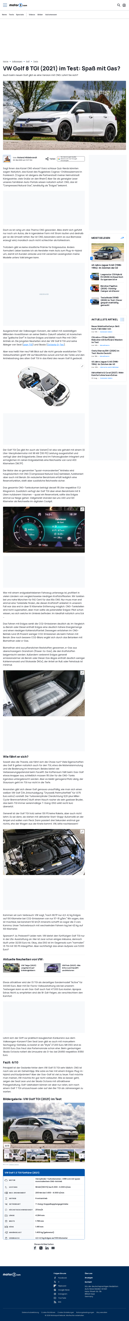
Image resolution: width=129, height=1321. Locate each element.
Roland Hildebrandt (27, 157)
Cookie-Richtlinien (48, 1312)
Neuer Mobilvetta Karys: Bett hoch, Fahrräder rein (105, 327)
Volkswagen (17, 61)
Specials (20, 14)
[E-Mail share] (53, 1247)
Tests (11, 14)
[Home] (18, 5)
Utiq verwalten (101, 1312)
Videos (32, 14)
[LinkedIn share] (47, 1247)
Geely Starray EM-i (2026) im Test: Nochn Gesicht (105, 352)
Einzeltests (104, 345)
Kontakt (88, 1282)
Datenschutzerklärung (30, 1312)
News (4, 14)
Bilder (40, 14)
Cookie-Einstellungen (66, 1312)
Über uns (88, 1273)
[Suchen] (118, 5)
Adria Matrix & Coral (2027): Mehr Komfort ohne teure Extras (107, 374)
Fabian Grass (14, 1164)
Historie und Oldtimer (109, 367)
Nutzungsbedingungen (85, 1312)
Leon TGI (28, 344)
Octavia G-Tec (55, 344)
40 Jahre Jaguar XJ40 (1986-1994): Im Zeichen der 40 (105, 363)
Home (5, 61)
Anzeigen (89, 1277)
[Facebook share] (34, 1247)
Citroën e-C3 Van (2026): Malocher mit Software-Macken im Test (106, 340)
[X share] (40, 1247)
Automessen (51, 14)
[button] (6, 1155)
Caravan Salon (106, 332)
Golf (28, 61)
